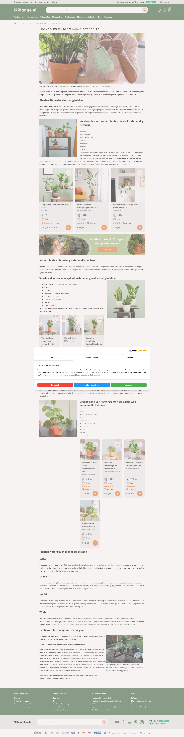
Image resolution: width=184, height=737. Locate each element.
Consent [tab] (53, 358)
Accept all (129, 385)
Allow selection (92, 385)
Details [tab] (130, 358)
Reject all (55, 385)
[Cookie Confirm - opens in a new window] (137, 351)
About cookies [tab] (92, 358)
